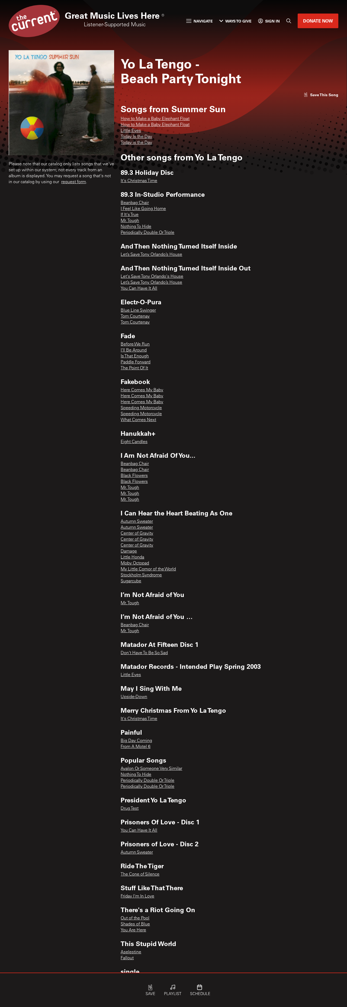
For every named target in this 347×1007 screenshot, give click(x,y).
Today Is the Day (136, 137)
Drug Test (130, 808)
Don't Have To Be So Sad (144, 653)
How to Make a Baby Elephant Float (155, 119)
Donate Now (318, 21)
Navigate (203, 21)
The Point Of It (134, 368)
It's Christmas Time (139, 181)
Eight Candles (134, 442)
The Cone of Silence (140, 874)
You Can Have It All (139, 288)
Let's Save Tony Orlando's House (152, 277)
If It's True (130, 215)
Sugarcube (131, 581)
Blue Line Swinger (138, 310)
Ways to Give (238, 21)
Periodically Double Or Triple (147, 233)
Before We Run (135, 344)
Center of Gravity (137, 533)
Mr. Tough (130, 221)
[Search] (288, 20)
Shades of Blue (135, 924)
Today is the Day (136, 143)
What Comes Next (138, 420)
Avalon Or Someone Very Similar (151, 769)
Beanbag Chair (135, 203)
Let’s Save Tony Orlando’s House (151, 255)
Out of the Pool (135, 918)
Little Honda (132, 557)
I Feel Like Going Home (143, 209)
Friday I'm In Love (137, 896)
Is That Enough (135, 356)
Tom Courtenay (135, 316)
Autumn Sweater (137, 521)
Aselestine (131, 952)
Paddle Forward (135, 362)
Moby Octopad (135, 563)
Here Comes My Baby (142, 390)
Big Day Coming (136, 741)
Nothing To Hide (136, 227)
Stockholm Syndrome (141, 575)
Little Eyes (131, 131)
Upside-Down (134, 697)
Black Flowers (134, 476)
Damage (129, 551)
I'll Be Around (134, 350)
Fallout (127, 958)
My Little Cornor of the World (148, 569)
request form (73, 182)
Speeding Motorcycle (141, 408)
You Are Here (133, 930)
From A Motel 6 (135, 747)
